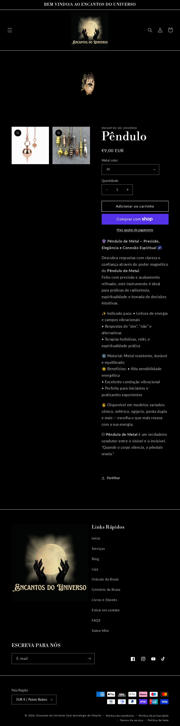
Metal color (110, 160)
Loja (95, 569)
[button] (10, 30)
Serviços (98, 548)
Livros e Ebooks (104, 600)
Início (96, 538)
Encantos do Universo (51, 715)
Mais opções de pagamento (135, 230)
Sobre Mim (100, 631)
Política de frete (158, 720)
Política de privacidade (154, 715)
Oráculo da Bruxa (105, 579)
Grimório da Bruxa (106, 589)
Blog (95, 559)
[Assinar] (89, 658)
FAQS (96, 620)
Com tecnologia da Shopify (83, 715)
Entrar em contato (106, 610)
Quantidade (110, 181)
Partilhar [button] (113, 478)
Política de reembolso (120, 715)
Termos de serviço (131, 720)
